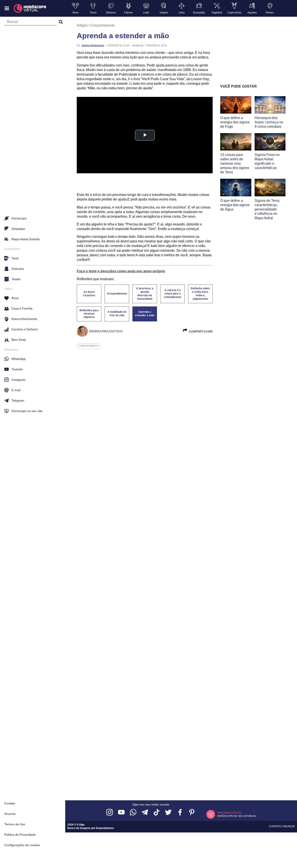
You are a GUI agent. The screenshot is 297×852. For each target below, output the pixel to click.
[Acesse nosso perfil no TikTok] (156, 813)
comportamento (88, 346)
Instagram (18, 379)
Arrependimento (117, 293)
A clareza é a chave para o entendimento (172, 294)
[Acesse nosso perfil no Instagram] (109, 813)
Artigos (82, 25)
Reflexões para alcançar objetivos (89, 314)
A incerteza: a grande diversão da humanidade (144, 293)
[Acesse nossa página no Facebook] (180, 813)
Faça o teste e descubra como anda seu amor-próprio (121, 271)
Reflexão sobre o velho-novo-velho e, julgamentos (200, 293)
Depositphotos (105, 828)
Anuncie (9, 814)
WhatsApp (19, 359)
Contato (9, 803)
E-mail (16, 390)
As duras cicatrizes (89, 293)
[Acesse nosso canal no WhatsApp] (133, 813)
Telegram (18, 400)
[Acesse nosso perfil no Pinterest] (191, 813)
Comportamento (102, 25)
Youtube (17, 369)
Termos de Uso (14, 824)
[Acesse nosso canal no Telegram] (144, 813)
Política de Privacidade (20, 834)
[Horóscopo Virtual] (30, 8)
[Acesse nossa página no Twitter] (168, 813)
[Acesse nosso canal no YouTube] (121, 813)
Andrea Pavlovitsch (93, 45)
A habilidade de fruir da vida (116, 313)
